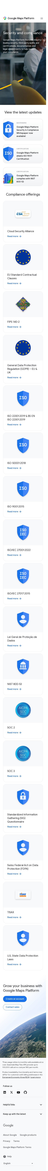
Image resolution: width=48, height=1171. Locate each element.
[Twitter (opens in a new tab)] (11, 1092)
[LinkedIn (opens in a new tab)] (4, 1092)
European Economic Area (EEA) (16, 1077)
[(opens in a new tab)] (8, 1125)
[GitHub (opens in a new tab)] (25, 1092)
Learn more (35, 1077)
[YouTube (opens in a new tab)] (18, 1092)
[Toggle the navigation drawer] (42, 18)
